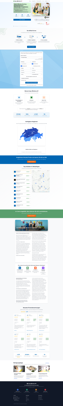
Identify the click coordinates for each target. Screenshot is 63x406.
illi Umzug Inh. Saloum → (41, 330)
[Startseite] (13, 26)
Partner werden (40, 396)
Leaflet (40, 191)
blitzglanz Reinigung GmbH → (30, 330)
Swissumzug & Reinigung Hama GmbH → (31, 349)
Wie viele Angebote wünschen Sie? (31, 76)
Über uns (27, 396)
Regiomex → (15, 330)
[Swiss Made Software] (47, 23)
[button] (43, 175)
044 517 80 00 (16, 396)
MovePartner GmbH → (16, 349)
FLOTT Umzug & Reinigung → (42, 349)
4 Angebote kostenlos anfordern (31, 82)
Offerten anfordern (31, 46)
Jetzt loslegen (22, 19)
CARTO (48, 191)
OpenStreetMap (43, 191)
